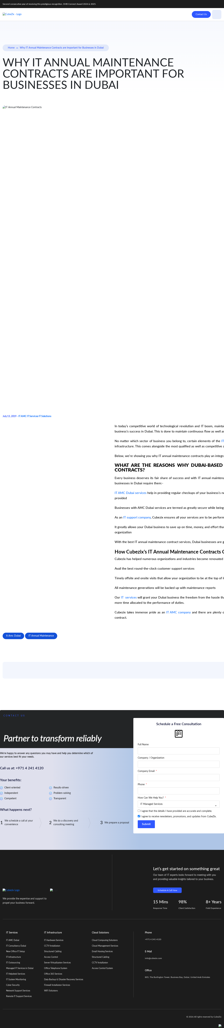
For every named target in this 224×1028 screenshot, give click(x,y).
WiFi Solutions (51, 991)
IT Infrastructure (13, 957)
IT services (129, 597)
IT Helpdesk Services (15, 974)
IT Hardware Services (53, 940)
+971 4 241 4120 (153, 939)
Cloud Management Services (105, 946)
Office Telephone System (55, 968)
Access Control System (102, 968)
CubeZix (217, 1017)
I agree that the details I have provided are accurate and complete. (176, 811)
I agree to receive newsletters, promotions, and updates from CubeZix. (178, 816)
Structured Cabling (52, 951)
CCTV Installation (52, 946)
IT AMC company (178, 612)
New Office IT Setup (15, 951)
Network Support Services (18, 991)
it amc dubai (13, 636)
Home (11, 48)
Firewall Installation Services (57, 985)
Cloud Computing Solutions (105, 940)
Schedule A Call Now (167, 890)
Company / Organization (151, 758)
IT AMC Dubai (12, 940)
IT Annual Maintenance (41, 636)
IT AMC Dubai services (130, 493)
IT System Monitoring (16, 979)
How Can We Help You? (151, 798)
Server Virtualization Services (57, 963)
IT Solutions (45, 416)
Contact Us (201, 14)
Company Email (146, 771)
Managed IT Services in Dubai (19, 968)
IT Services (32, 416)
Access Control (51, 957)
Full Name (143, 744)
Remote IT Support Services (19, 996)
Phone (141, 784)
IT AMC (22, 416)
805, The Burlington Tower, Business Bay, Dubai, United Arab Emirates (177, 977)
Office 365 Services (53, 974)
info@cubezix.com (153, 958)
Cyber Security (13, 985)
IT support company (137, 517)
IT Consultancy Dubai (16, 946)
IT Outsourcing (13, 963)
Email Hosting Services (102, 951)
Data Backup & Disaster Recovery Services (63, 979)
